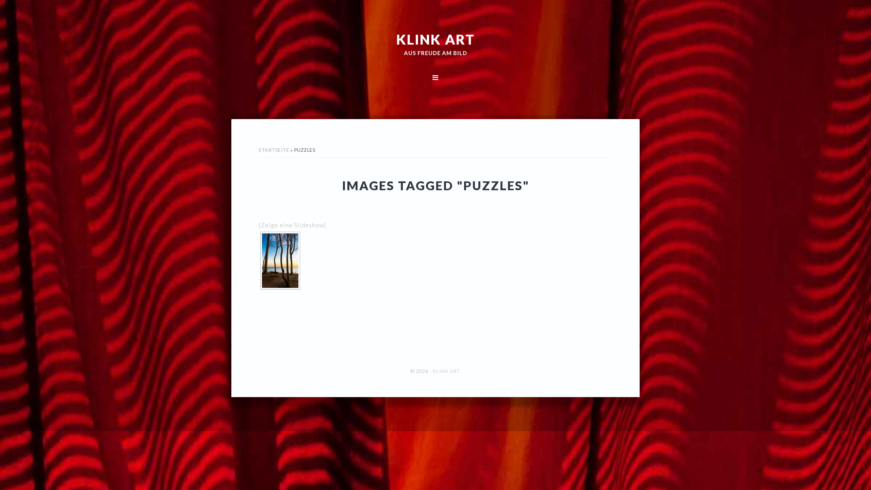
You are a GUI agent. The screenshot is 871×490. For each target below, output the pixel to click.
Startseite (274, 150)
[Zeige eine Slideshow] (292, 225)
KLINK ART (435, 39)
